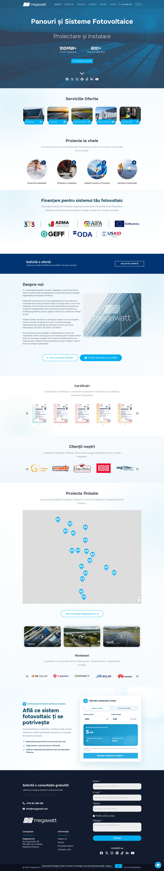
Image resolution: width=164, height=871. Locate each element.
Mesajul (98, 820)
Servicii (58, 4)
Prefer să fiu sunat (105, 816)
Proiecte (81, 4)
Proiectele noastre (65, 846)
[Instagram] (77, 79)
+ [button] (138, 598)
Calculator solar (64, 849)
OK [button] (118, 866)
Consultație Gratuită (82, 61)
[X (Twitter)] (72, 79)
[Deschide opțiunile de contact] (158, 865)
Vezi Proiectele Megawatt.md (80, 613)
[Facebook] (67, 79)
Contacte (92, 4)
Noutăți (103, 4)
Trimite (117, 838)
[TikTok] (87, 79)
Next (137, 413)
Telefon (96, 803)
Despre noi (69, 4)
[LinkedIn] (91, 79)
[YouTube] (97, 79)
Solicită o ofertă (129, 264)
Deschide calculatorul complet (109, 756)
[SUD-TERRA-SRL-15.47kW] (83, 597)
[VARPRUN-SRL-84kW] (78, 550)
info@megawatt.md (37, 808)
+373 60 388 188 (34, 803)
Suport (113, 4)
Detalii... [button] (109, 866)
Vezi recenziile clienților (62, 357)
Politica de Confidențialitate (129, 867)
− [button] (138, 601)
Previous (27, 413)
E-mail (97, 792)
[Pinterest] (82, 79)
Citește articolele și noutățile (102, 357)
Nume (97, 781)
